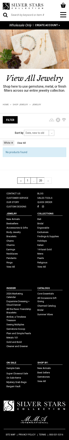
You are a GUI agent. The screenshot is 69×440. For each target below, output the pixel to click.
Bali (39, 219)
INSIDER (11, 288)
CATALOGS (43, 288)
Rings (9, 262)
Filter (10, 120)
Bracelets (11, 236)
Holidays (42, 240)
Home (6, 104)
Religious (42, 262)
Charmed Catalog (46, 305)
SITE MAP (10, 434)
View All (10, 266)
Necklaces (12, 253)
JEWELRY (11, 213)
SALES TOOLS (44, 198)
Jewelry (36, 104)
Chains (10, 240)
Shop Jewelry (20, 104)
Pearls (40, 258)
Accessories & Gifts (17, 227)
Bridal (40, 223)
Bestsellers (12, 223)
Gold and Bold (14, 342)
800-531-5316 (56, 434)
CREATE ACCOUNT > (47, 25)
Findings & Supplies (48, 236)
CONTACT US (13, 193)
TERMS (42, 434)
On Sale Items (13, 377)
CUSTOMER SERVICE (17, 198)
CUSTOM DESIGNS (16, 206)
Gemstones (43, 376)
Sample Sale (13, 368)
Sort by (19, 132)
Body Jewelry (13, 232)
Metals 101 (12, 337)
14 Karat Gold (44, 249)
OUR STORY (12, 202)
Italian (40, 245)
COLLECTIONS (45, 213)
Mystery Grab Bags (16, 382)
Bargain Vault (13, 386)
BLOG (40, 193)
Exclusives (42, 232)
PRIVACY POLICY (27, 434)
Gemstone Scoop (15, 329)
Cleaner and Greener (17, 346)
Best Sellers (43, 372)
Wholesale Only (20, 25)
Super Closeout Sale (17, 373)
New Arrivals (13, 219)
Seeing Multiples (15, 324)
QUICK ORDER (44, 202)
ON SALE (11, 362)
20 (40, 180)
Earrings (10, 249)
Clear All (21, 143)
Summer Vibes (45, 314)
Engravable (43, 227)
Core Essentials (45, 293)
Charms (10, 245)
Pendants (11, 258)
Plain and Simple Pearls (18, 333)
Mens (40, 253)
